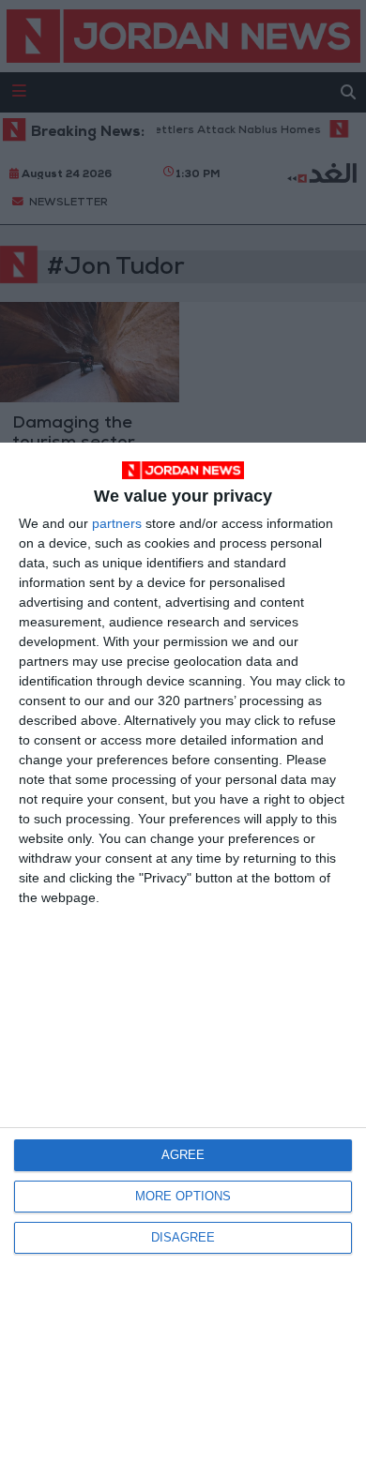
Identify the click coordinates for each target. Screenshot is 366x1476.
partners (117, 523)
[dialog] (183, 959)
